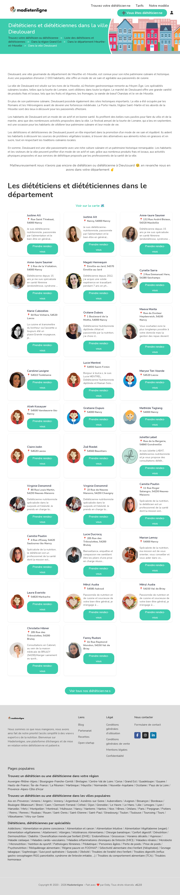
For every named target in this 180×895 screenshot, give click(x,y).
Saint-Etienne (78, 813)
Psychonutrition (17, 848)
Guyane (160, 781)
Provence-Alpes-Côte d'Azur (25, 789)
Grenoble (102, 805)
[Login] (171, 13)
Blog (81, 725)
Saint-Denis (60, 813)
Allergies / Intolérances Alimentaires (81, 832)
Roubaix (36, 813)
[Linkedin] (153, 735)
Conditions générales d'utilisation (113, 729)
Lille (139, 805)
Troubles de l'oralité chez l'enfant (111, 852)
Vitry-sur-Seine (34, 816)
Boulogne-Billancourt (21, 805)
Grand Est (131, 781)
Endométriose (100, 836)
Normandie (100, 785)
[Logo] (28, 9)
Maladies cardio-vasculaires (48, 840)
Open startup (86, 743)
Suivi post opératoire (52, 852)
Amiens (35, 801)
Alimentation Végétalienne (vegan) (146, 828)
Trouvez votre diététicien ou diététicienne (33, 38)
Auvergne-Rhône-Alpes (22, 781)
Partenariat (85, 731)
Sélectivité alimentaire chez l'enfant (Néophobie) (128, 848)
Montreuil (52, 809)
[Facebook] (137, 735)
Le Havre (115, 805)
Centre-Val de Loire (101, 781)
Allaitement (49, 832)
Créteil (82, 805)
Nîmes (120, 809)
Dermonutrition (17, 836)
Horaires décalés (137, 836)
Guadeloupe (146, 781)
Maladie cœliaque (18, 840)
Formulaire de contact (147, 725)
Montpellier (37, 809)
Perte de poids (132, 844)
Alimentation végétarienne (24, 832)
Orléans (131, 809)
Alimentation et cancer (80, 828)
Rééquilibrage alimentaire (44, 848)
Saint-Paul (95, 813)
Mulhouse (66, 809)
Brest (39, 805)
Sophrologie (29, 852)
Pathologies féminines (66, 844)
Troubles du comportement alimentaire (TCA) (125, 856)
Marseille (13, 809)
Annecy (58, 801)
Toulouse (135, 813)
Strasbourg (111, 813)
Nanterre (89, 809)
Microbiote (165, 840)
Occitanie (141, 785)
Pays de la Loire (159, 785)
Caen (48, 805)
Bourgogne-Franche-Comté (56, 781)
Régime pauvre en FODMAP (79, 848)
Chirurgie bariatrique (118, 832)
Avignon (129, 801)
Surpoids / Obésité (78, 852)
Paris (141, 809)
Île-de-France (39, 785)
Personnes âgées (109, 844)
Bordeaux (157, 801)
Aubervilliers (114, 801)
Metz (24, 809)
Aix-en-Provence (18, 801)
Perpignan (153, 809)
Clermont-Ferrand (64, 805)
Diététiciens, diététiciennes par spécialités (39, 823)
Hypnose (155, 836)
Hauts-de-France (18, 785)
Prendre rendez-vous (42, 248)
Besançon (143, 801)
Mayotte (86, 785)
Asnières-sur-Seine (92, 801)
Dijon (91, 805)
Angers (47, 801)
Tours (161, 813)
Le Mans (129, 805)
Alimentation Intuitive (109, 828)
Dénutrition (160, 832)
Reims (13, 813)
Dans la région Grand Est (46, 42)
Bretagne (81, 781)
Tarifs (140, 6)
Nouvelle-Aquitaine (121, 785)
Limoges (149, 805)
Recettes (83, 737)
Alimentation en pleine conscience (43, 828)
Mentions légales (116, 750)
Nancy (78, 809)
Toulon (124, 813)
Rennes (24, 813)
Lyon (159, 805)
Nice (111, 809)
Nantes (101, 809)
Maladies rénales (146, 840)
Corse (118, 781)
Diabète (33, 836)
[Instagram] (145, 735)
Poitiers (166, 809)
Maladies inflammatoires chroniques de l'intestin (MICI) (100, 840)
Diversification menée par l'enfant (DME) (65, 836)
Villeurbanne (15, 816)
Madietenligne (75, 885)
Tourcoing (149, 813)
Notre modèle (159, 6)
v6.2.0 (138, 885)
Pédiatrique (90, 844)
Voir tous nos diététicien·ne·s (90, 691)
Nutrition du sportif (39, 844)
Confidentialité (115, 756)
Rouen (47, 813)
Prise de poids (152, 844)
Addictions (14, 828)
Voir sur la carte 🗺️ (90, 206)
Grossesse (118, 836)
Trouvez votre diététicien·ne (110, 6)
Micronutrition (17, 844)
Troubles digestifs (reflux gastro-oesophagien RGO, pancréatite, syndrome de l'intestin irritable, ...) (86, 854)
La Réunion (57, 785)
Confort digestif (141, 832)
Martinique (72, 785)
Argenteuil (71, 801)
